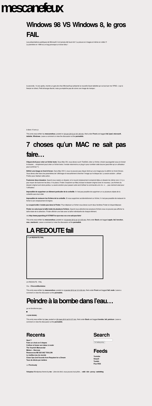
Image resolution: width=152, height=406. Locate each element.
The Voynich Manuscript (35, 347)
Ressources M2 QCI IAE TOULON (39, 352)
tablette (29, 136)
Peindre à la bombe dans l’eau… (69, 300)
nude (113, 290)
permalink (79, 136)
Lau (46, 319)
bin (88, 371)
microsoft (117, 134)
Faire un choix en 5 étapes (36, 342)
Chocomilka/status (38, 286)
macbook (34, 222)
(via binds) (33, 315)
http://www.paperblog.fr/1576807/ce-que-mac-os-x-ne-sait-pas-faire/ (55, 215)
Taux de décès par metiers (36, 360)
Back (97, 219)
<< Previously (31, 365)
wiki (83, 371)
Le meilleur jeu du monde (36, 355)
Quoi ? (29, 340)
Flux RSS (97, 364)
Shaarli (96, 359)
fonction (119, 219)
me (50, 371)
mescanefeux (31, 7)
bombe (101, 319)
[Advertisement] (76, 389)
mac (28, 222)
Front (95, 134)
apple (110, 219)
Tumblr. (96, 361)
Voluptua (29, 371)
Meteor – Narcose (33, 350)
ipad (111, 134)
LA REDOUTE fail (49, 230)
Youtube (97, 356)
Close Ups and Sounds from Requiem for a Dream (46, 357)
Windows (36, 136)
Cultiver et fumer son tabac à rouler (40, 345)
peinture (111, 319)
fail (107, 134)
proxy (93, 371)
